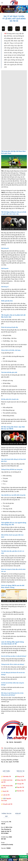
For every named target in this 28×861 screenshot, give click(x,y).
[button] (2, 3)
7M (5, 33)
